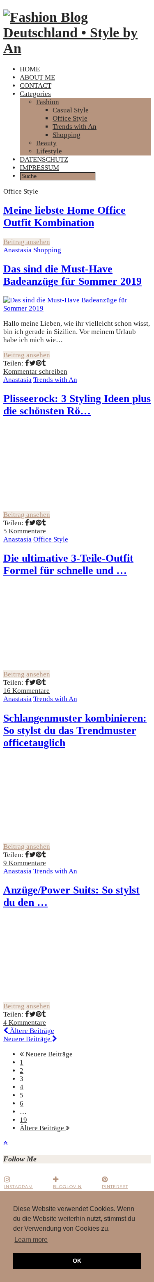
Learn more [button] (31, 1239)
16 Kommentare (26, 691)
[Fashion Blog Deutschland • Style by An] (77, 48)
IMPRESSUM (39, 167)
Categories (35, 94)
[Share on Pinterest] (39, 363)
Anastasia (17, 250)
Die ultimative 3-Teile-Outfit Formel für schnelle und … (68, 564)
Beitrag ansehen (26, 242)
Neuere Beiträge (27, 1039)
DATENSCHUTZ (44, 159)
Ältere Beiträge (31, 1031)
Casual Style (71, 110)
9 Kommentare (24, 863)
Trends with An (75, 126)
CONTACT (35, 85)
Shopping (66, 135)
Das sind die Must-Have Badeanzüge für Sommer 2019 (72, 275)
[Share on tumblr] (44, 363)
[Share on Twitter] (32, 363)
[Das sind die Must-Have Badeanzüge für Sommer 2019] (77, 308)
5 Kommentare (24, 531)
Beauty (46, 143)
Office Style (70, 118)
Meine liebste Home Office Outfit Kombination (64, 216)
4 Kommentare (24, 1022)
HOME (30, 69)
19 (23, 1120)
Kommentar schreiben (35, 371)
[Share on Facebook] (27, 363)
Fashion (47, 102)
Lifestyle (49, 151)
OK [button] (77, 1260)
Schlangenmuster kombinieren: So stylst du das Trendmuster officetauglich (75, 730)
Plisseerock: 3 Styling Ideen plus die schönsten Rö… (77, 405)
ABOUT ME (37, 77)
